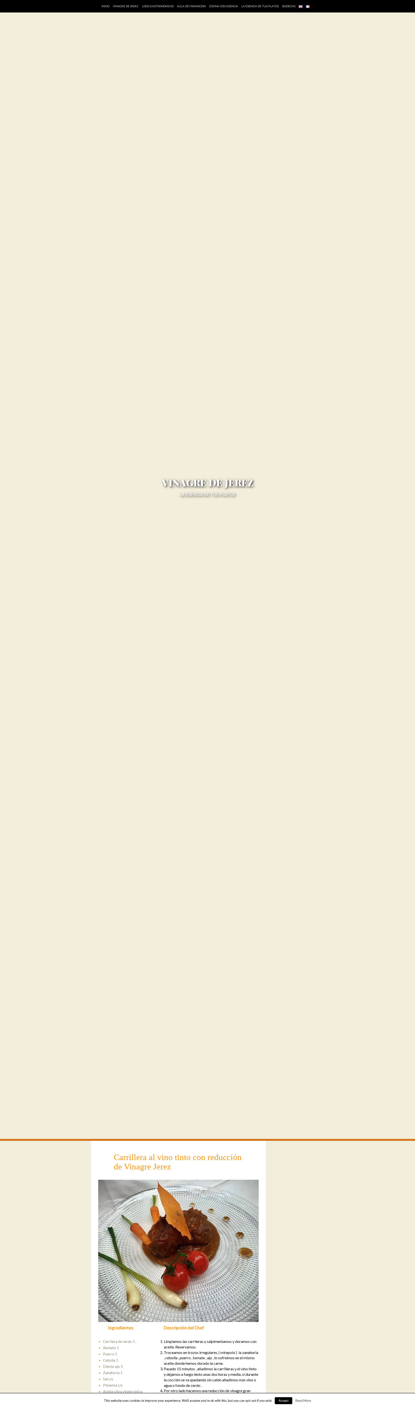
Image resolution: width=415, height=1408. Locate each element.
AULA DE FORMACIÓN (191, 6)
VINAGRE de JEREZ (126, 6)
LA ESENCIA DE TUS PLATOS (260, 6)
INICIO (106, 6)
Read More (303, 1400)
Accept (283, 1400)
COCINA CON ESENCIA (223, 6)
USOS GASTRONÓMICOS (158, 6)
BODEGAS (288, 6)
